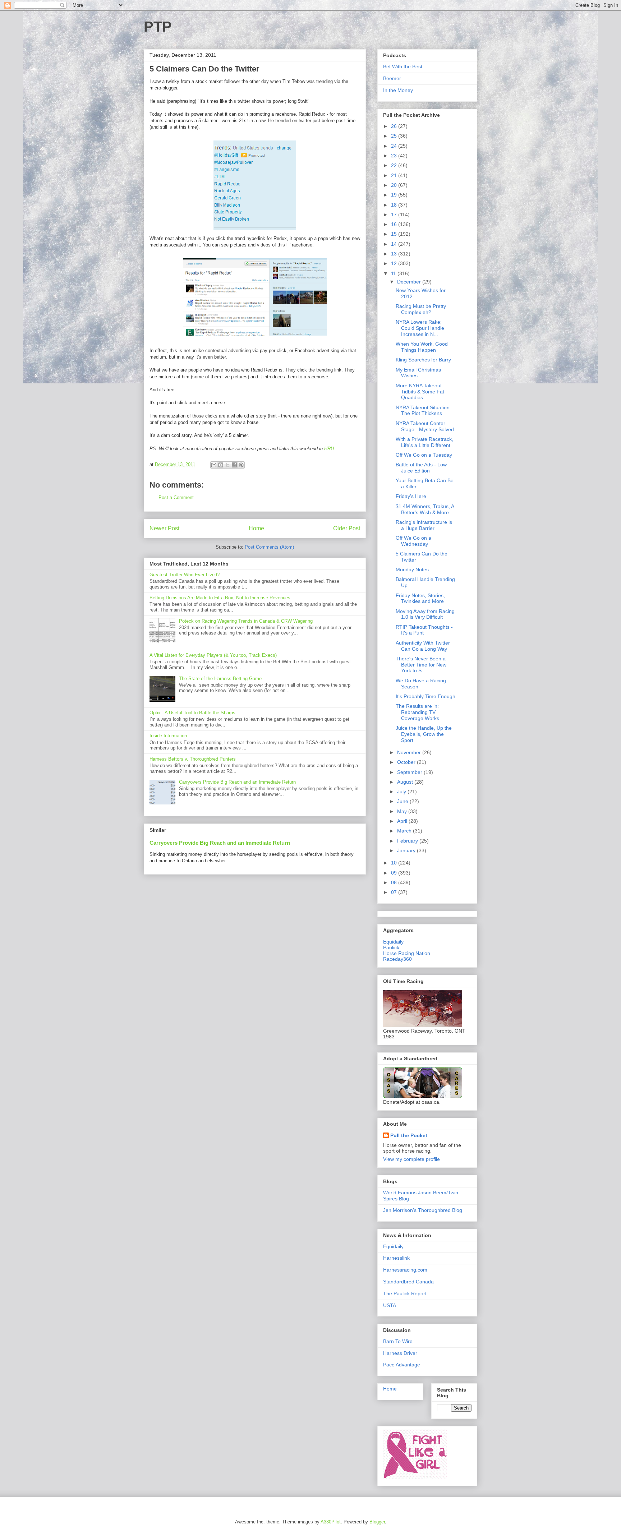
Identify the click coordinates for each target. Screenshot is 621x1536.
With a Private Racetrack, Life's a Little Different (424, 442)
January (407, 850)
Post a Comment (176, 497)
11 (394, 273)
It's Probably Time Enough (425, 696)
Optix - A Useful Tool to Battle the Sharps (192, 712)
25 (394, 136)
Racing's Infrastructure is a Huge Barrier (424, 525)
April (403, 821)
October (407, 762)
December (409, 282)
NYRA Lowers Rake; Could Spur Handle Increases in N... (420, 328)
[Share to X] (227, 465)
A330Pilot (331, 1522)
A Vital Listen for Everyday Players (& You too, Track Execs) (213, 655)
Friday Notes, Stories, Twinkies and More (420, 598)
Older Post (346, 528)
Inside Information (168, 735)
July (402, 791)
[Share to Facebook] (234, 465)
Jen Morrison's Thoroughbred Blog (422, 1210)
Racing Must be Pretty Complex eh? (421, 309)
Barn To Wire (398, 1341)
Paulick (391, 947)
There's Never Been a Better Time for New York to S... (421, 665)
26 (394, 126)
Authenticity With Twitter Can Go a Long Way (423, 646)
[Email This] (213, 465)
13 (394, 254)
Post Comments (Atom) (269, 547)
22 (394, 165)
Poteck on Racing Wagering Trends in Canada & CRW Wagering (246, 621)
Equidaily (393, 942)
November (409, 752)
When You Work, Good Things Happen (422, 347)
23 (394, 155)
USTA (389, 1305)
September (410, 772)
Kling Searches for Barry (423, 360)
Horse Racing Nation (406, 953)
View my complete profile (411, 1159)
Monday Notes (412, 569)
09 (394, 873)
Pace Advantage (401, 1364)
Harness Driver (400, 1353)
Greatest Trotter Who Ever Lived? (185, 574)
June (403, 801)
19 (394, 195)
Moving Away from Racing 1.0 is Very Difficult (425, 614)
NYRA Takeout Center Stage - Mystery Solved (425, 426)
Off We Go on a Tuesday (424, 455)
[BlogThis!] (220, 465)
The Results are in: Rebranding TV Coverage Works (417, 712)
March (405, 831)
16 (394, 224)
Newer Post (164, 528)
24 (394, 146)
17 (394, 214)
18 (394, 205)
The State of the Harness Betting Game (220, 678)
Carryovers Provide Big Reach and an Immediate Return (237, 782)
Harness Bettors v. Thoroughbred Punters (193, 759)
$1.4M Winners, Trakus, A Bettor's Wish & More (425, 509)
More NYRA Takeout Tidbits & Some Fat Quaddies (420, 392)
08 (394, 882)
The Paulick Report (405, 1293)
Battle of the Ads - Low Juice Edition (421, 468)
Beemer (392, 78)
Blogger (377, 1522)
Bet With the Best (402, 66)
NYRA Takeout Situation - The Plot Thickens (424, 410)
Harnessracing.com (405, 1270)
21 (394, 175)
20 (394, 185)
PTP (158, 26)
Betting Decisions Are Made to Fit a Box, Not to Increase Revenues (220, 597)
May (402, 811)
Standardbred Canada (408, 1281)
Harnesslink (396, 1258)
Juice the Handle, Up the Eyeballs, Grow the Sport (424, 734)
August (405, 782)
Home (256, 528)
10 (394, 863)
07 (394, 892)
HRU (329, 448)
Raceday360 (397, 959)
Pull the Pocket (408, 1135)
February (408, 841)
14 (394, 244)
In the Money (398, 90)
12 (394, 263)
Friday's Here (411, 496)
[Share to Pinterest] (241, 465)
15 (394, 234)
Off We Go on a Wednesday (413, 541)
